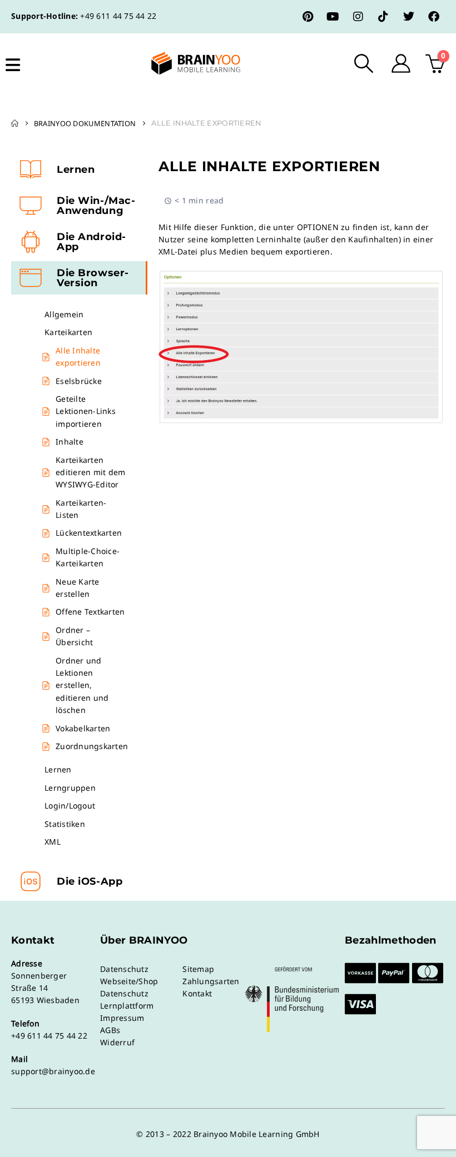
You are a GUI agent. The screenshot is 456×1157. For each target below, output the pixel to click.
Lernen (58, 769)
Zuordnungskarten (92, 746)
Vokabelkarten (83, 728)
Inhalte (69, 441)
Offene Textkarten (90, 611)
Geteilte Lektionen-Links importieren (86, 411)
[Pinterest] (308, 17)
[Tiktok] (383, 17)
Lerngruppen (70, 787)
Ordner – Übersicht (74, 636)
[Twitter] (409, 17)
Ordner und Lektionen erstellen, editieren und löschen (82, 685)
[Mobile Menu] (13, 65)
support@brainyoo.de (53, 1071)
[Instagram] (358, 17)
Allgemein (63, 314)
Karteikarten (68, 332)
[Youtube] (333, 17)
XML (52, 841)
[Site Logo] (186, 63)
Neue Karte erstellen (78, 587)
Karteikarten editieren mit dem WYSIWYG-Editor (90, 472)
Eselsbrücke (79, 381)
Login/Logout (69, 805)
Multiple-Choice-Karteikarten (88, 557)
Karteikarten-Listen (81, 508)
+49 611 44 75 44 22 (118, 16)
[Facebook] (434, 17)
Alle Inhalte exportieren (78, 356)
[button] (364, 63)
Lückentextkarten (89, 532)
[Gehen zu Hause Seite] (14, 123)
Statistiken (64, 824)
